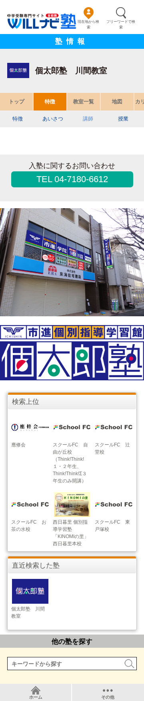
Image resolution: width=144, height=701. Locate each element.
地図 (117, 101)
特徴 (50, 101)
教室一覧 (83, 101)
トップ (16, 101)
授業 (123, 119)
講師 (88, 119)
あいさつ (52, 119)
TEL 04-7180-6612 (72, 179)
